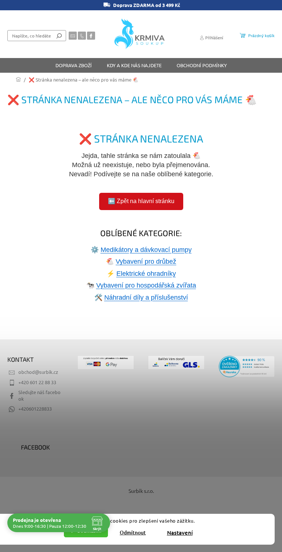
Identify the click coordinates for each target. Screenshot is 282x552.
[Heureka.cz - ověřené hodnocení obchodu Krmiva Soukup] (247, 366)
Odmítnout (133, 532)
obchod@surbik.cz (38, 372)
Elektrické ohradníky (146, 273)
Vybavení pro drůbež (146, 261)
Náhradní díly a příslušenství (146, 297)
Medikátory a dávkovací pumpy (146, 249)
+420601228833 (35, 408)
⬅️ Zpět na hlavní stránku (141, 201)
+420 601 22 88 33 (37, 382)
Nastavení (180, 532)
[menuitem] (73, 65)
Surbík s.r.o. (141, 490)
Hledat (59, 35)
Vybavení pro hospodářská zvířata (146, 285)
